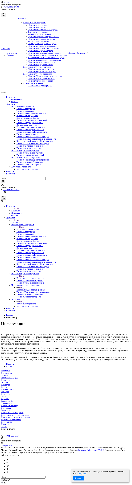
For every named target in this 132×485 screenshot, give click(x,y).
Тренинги (22, 18)
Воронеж (5, 399)
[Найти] (3, 181)
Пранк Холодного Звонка (39, 34)
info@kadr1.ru (7, 445)
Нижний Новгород (9, 405)
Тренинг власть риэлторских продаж (44, 60)
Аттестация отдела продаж (40, 85)
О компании (12, 53)
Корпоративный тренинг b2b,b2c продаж (46, 57)
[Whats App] (7, 469)
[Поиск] (3, 15)
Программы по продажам (34, 23)
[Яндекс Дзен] (7, 472)
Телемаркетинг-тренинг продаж (42, 44)
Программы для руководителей (37, 67)
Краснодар (5, 380)
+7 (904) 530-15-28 (11, 7)
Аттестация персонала (33, 83)
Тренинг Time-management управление (45, 76)
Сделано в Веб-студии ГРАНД (90, 450)
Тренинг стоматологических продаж (44, 53)
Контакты (81, 53)
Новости (72, 53)
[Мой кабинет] (2, 185)
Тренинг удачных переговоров (41, 62)
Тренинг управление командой (42, 71)
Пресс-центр (6, 422)
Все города (6, 408)
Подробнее (82, 474)
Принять (78, 478)
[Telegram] (7, 463)
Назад (16, 208)
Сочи (3, 396)
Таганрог (5, 392)
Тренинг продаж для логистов (41, 39)
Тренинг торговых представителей (43, 37)
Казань (4, 387)
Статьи (9, 366)
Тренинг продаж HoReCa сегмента (43, 48)
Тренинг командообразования (41, 78)
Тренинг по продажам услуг (40, 50)
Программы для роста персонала (37, 74)
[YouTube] (7, 466)
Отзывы (10, 55)
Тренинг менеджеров (37, 25)
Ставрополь (6, 403)
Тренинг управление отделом (41, 69)
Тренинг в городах (9, 378)
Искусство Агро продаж (39, 41)
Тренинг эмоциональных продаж (42, 30)
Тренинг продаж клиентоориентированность (48, 55)
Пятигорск (5, 394)
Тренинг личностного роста (40, 81)
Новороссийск (7, 389)
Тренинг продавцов (37, 27)
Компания (5, 48)
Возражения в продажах (39, 32)
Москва (4, 382)
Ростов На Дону (8, 401)
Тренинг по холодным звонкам (42, 46)
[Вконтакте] (7, 460)
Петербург (5, 385)
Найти (4, 480)
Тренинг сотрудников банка (40, 64)
